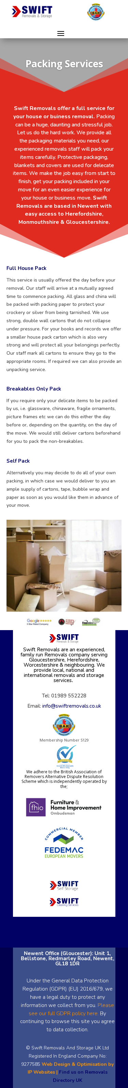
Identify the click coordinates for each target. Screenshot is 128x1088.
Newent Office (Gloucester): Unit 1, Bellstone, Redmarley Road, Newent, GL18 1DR (67, 958)
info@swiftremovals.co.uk (71, 706)
